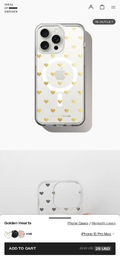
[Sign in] (91, 7)
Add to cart (59, 248)
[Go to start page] (10, 8)
